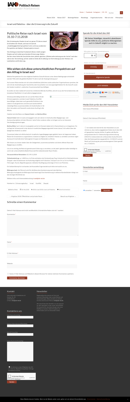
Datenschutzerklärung (103, 399)
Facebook (89, 12)
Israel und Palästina (49, 189)
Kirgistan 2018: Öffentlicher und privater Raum (26, 196)
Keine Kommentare (64, 189)
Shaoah (45, 183)
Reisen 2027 (61, 17)
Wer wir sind (109, 17)
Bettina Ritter (14, 189)
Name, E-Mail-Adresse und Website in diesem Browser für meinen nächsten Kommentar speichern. (41, 274)
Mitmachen (119, 17)
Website (10, 263)
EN (103, 12)
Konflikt (38, 183)
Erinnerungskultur (22, 183)
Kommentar (11, 214)
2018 (34, 189)
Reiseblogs (84, 17)
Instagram (96, 12)
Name (9, 242)
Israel (31, 183)
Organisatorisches (96, 17)
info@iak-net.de (16, 300)
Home (82, 12)
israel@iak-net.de (39, 178)
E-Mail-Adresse (12, 253)
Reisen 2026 (51, 17)
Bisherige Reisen (73, 17)
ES (106, 12)
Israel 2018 (39, 189)
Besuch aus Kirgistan (68, 196)
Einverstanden (91, 399)
